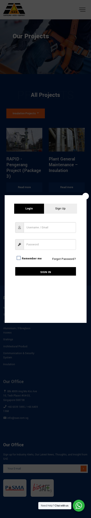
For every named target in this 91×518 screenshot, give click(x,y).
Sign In (45, 272)
